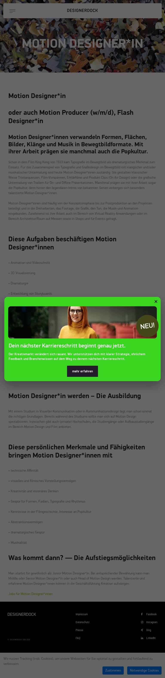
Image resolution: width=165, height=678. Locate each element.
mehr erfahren (82, 371)
